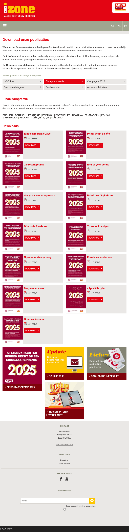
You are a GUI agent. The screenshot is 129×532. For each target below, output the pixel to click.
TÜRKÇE (36, 117)
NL (119, 26)
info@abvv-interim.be (64, 444)
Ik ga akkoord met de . (81, 506)
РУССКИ (24, 117)
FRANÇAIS (34, 115)
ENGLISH (8, 115)
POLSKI (105, 115)
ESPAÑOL (47, 115)
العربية (46, 117)
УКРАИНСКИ (10, 117)
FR (125, 26)
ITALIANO (56, 117)
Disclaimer (64, 460)
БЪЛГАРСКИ (92, 115)
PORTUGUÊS (62, 115)
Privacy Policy (64, 463)
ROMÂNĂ (77, 115)
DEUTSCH (20, 115)
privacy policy (89, 506)
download (30, 145)
